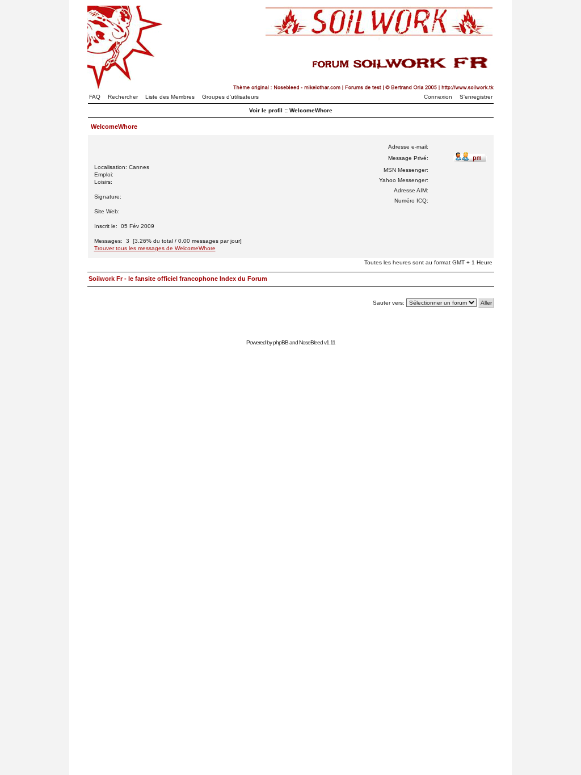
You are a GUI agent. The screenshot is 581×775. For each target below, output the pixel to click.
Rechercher (123, 97)
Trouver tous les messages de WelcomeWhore (155, 248)
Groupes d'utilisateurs (230, 97)
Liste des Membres (170, 97)
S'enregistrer (476, 97)
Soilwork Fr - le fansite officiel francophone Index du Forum (178, 278)
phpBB (280, 342)
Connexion (438, 97)
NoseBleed (311, 342)
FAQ (94, 97)
